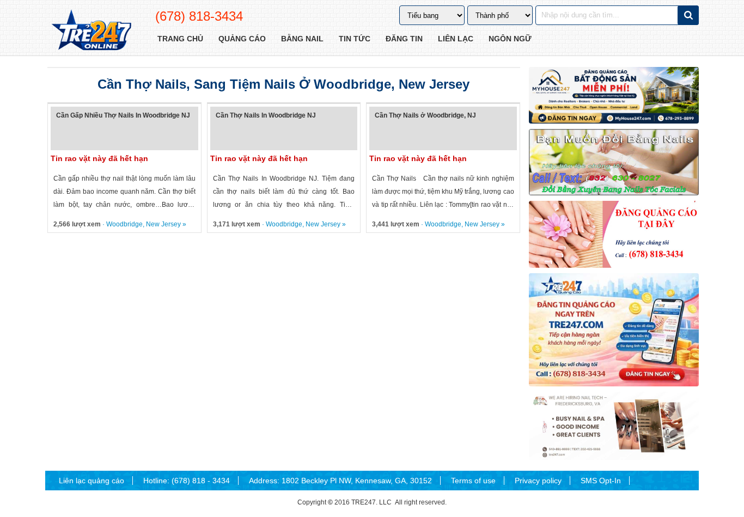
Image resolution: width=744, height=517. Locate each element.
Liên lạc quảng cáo (91, 480)
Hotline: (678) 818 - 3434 (186, 480)
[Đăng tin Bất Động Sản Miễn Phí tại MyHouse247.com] (614, 95)
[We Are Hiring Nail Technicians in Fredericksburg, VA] (614, 426)
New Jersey (163, 224)
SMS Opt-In (601, 480)
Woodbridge (124, 224)
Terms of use (473, 480)
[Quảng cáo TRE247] (614, 234)
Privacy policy (538, 480)
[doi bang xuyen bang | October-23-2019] (614, 162)
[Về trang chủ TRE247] (90, 31)
